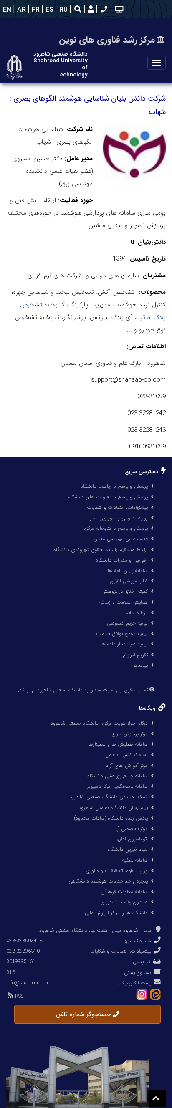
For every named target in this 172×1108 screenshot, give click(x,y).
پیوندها (140, 665)
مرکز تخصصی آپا (131, 828)
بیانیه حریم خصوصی (127, 623)
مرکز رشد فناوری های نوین (107, 40)
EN (6, 10)
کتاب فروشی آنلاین (129, 581)
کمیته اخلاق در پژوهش (124, 591)
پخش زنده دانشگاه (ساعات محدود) (111, 818)
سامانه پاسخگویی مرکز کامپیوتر (117, 786)
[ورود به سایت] (90, 9)
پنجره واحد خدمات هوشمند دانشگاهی (108, 881)
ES (48, 10)
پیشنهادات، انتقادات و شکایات (117, 507)
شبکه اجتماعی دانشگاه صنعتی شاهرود (109, 797)
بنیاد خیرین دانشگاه (128, 849)
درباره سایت (135, 613)
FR (35, 10)
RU (62, 10)
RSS (18, 996)
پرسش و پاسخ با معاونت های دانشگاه (108, 497)
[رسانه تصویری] (118, 10)
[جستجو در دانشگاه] (78, 10)
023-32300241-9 (25, 941)
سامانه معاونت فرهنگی (124, 892)
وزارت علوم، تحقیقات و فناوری (117, 871)
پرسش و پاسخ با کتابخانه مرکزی (115, 528)
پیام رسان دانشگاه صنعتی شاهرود (113, 808)
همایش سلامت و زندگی (123, 602)
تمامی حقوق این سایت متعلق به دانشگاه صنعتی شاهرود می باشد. (83, 690)
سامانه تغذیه (135, 860)
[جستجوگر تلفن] (103, 10)
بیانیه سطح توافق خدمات (122, 633)
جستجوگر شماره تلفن (84, 1014)
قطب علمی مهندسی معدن (121, 539)
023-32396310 (23, 951)
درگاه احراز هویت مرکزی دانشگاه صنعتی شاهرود (99, 723)
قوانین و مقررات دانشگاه (121, 560)
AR (20, 10)
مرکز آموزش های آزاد (127, 765)
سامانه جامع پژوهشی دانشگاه (117, 776)
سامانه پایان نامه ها (128, 570)
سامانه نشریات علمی (126, 755)
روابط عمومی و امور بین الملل (118, 518)
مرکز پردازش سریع (130, 734)
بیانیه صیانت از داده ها (124, 644)
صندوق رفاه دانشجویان (124, 902)
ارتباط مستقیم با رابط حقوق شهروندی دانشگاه (100, 550)
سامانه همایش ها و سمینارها (118, 744)
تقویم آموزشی (134, 655)
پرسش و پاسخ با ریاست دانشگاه (114, 486)
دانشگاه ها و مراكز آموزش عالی (116, 913)
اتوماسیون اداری (131, 839)
